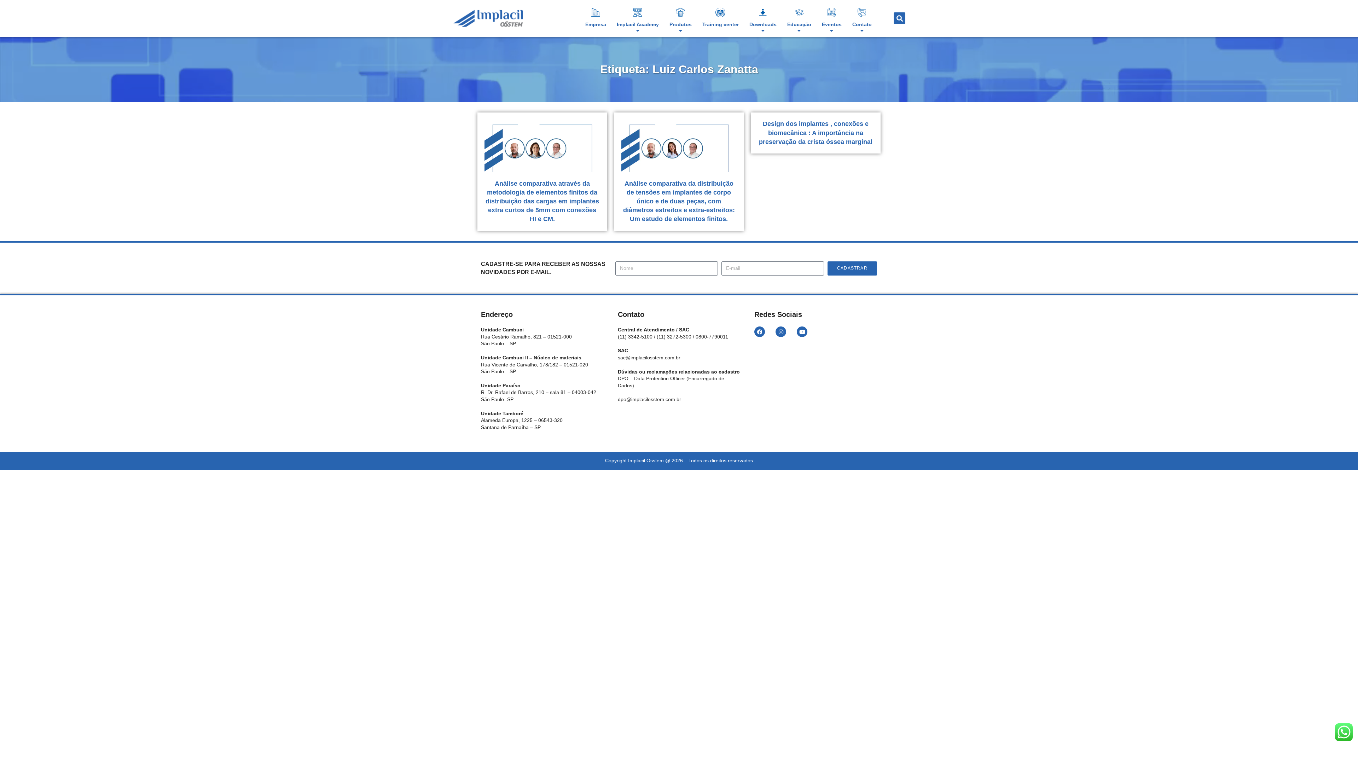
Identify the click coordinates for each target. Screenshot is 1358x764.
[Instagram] (781, 331)
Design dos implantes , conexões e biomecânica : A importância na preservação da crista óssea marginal (815, 132)
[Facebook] (759, 331)
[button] (899, 18)
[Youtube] (802, 331)
